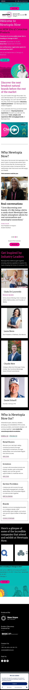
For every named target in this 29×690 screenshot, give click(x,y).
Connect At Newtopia (8, 518)
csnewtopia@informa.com (7, 650)
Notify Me (14, 8)
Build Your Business (8, 496)
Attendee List (13, 436)
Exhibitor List (4, 436)
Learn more (6, 456)
